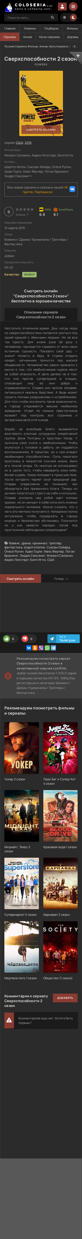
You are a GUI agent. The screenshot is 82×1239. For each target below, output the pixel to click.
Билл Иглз (37, 560)
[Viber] (41, 647)
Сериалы (10, 37)
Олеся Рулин (13, 551)
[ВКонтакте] (28, 647)
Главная (10, 28)
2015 (28, 142)
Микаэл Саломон (60, 555)
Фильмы (72, 28)
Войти (62, 6)
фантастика (13, 547)
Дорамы (73, 37)
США (19, 142)
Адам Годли (33, 551)
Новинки (30, 28)
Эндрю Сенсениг (32, 555)
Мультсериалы (49, 37)
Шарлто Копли (34, 547)
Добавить (65, 998)
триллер (55, 543)
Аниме (27, 37)
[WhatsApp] (47, 647)
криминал (40, 543)
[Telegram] (53, 647)
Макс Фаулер (54, 551)
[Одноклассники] (35, 647)
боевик (14, 543)
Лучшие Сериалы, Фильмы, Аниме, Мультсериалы (36, 46)
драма (26, 543)
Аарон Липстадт (16, 560)
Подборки (51, 28)
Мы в (67, 638)
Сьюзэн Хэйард (58, 547)
